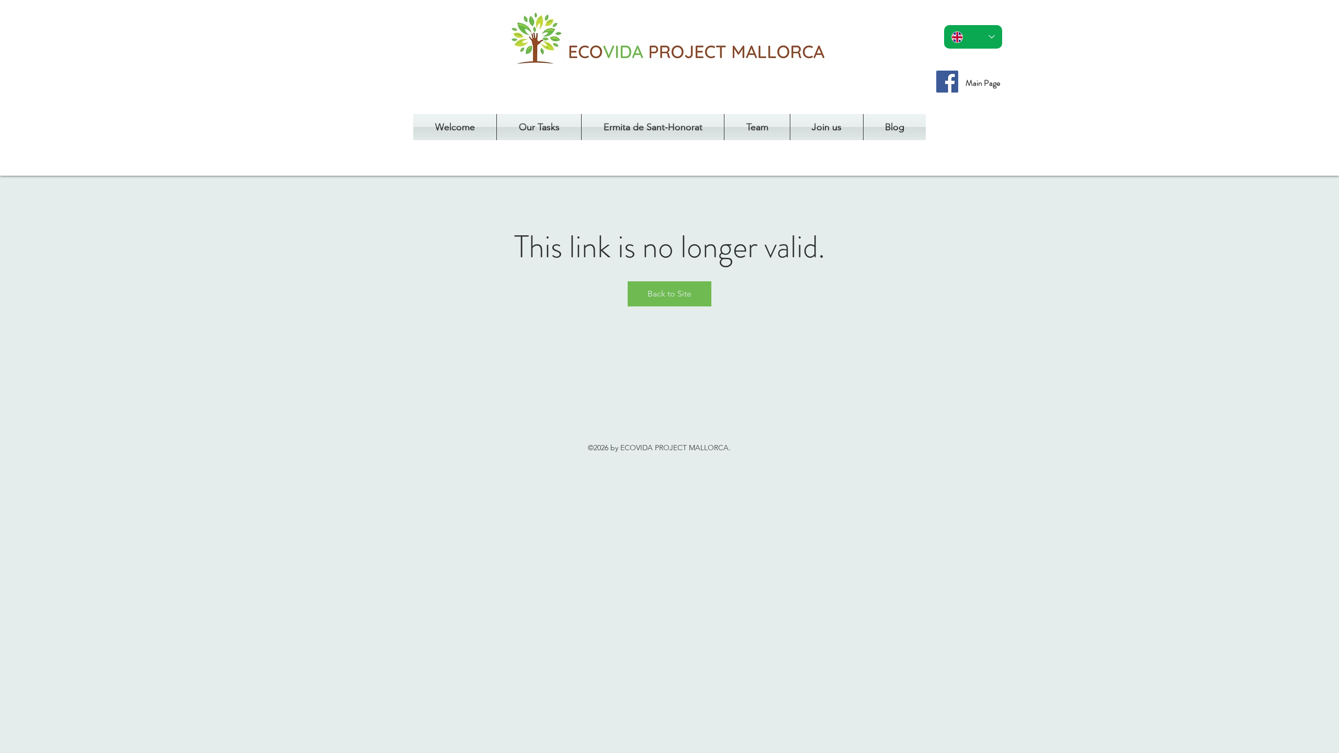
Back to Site (669, 294)
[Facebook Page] (947, 82)
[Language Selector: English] (973, 37)
